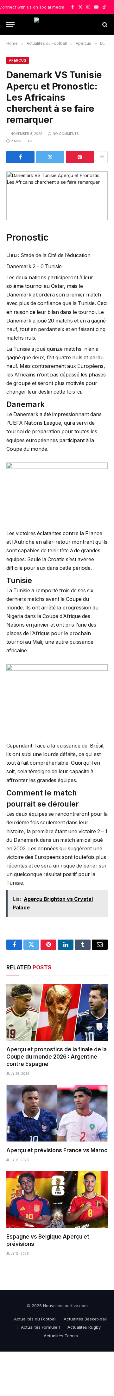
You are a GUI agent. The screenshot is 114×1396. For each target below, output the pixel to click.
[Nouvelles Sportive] (56, 24)
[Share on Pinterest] (80, 157)
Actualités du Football (35, 1318)
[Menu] (10, 24)
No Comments (66, 134)
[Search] (104, 24)
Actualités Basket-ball (85, 1318)
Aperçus (17, 60)
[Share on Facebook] (20, 157)
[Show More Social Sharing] (102, 157)
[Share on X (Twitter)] (50, 157)
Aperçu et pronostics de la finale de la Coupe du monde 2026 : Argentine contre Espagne (56, 1056)
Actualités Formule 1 (40, 1327)
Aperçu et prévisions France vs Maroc (56, 1150)
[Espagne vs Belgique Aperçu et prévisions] (57, 1199)
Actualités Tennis (61, 1335)
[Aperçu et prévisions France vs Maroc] (57, 1113)
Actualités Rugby (84, 1327)
